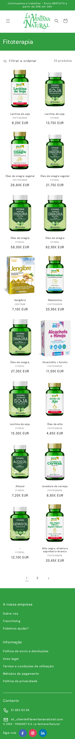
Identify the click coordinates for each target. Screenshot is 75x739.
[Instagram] (33, 733)
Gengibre (20, 300)
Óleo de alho (55, 424)
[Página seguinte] (48, 578)
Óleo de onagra (20, 238)
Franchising (12, 621)
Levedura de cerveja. (55, 486)
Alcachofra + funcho (54, 362)
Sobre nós (10, 613)
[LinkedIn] (43, 733)
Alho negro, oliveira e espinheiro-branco (55, 550)
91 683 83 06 (20, 710)
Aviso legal (11, 659)
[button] (8, 20)
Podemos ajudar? (16, 628)
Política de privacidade (20, 681)
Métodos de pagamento (21, 673)
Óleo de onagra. (20, 362)
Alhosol (20, 486)
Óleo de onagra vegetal (20, 176)
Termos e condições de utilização (28, 666)
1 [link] (26, 578)
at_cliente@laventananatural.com (37, 719)
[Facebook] (23, 733)
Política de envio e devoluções (26, 651)
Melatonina (55, 300)
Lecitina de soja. (55, 114)
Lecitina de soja (20, 114)
